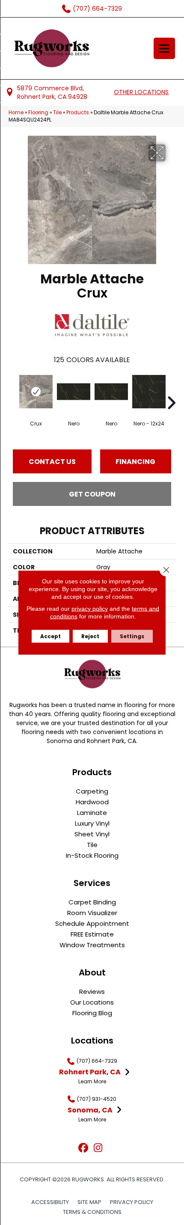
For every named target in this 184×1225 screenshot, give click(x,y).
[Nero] (73, 391)
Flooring (38, 112)
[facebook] (83, 1148)
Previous (12, 390)
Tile (57, 112)
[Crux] (36, 391)
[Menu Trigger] (164, 48)
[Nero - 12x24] (149, 391)
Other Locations (141, 92)
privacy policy (89, 608)
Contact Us (52, 462)
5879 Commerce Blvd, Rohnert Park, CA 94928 (52, 92)
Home (16, 112)
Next (171, 390)
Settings (132, 636)
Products (77, 112)
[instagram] (98, 1148)
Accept (50, 636)
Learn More (92, 1081)
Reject (90, 636)
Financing (135, 462)
